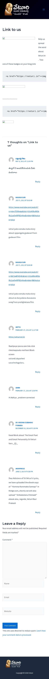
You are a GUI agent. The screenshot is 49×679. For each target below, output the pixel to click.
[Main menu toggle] (43, 9)
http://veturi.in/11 (17, 337)
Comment (8, 539)
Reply (37, 181)
